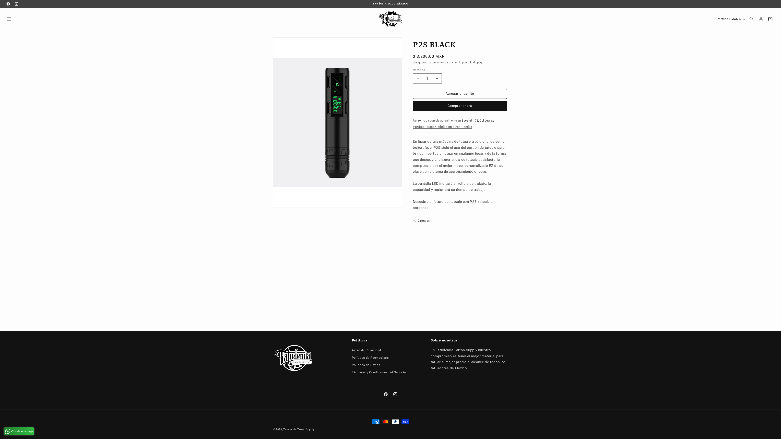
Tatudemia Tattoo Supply (298, 429)
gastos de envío (428, 62)
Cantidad (419, 70)
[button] (9, 19)
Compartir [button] (425, 221)
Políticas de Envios (366, 365)
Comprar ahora (460, 106)
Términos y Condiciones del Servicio (379, 372)
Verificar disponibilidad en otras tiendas (442, 127)
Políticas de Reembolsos (370, 358)
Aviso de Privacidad (366, 350)
